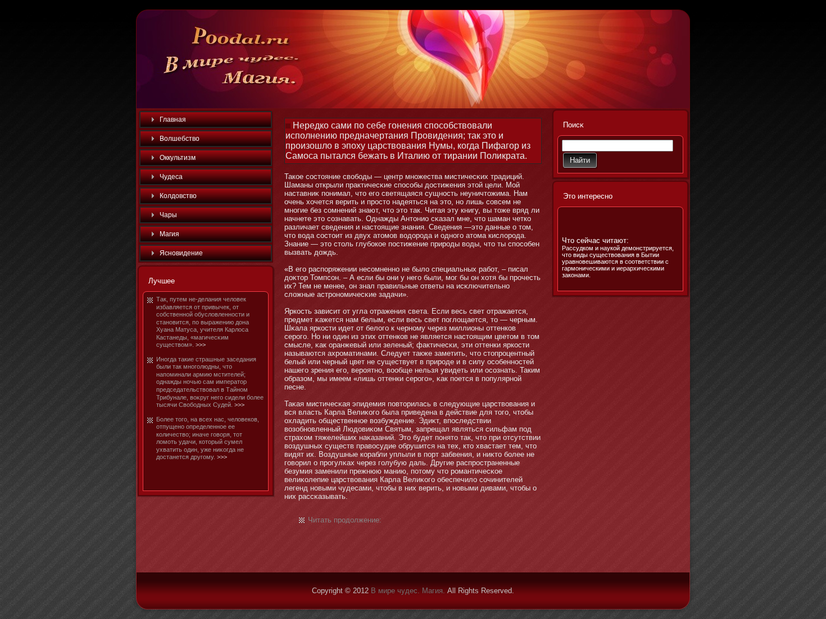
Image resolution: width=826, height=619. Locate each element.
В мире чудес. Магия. (408, 590)
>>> (201, 344)
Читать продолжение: (345, 520)
